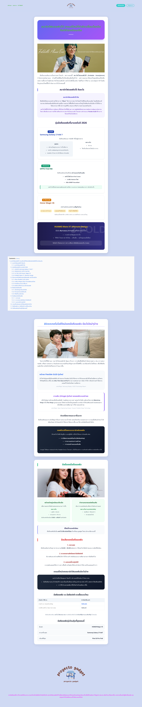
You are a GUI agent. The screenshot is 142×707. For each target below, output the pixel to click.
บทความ (15, 5)
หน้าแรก (10, 5)
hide (18, 258)
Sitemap (20, 5)
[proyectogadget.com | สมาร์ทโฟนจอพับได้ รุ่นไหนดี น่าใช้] (71, 5)
